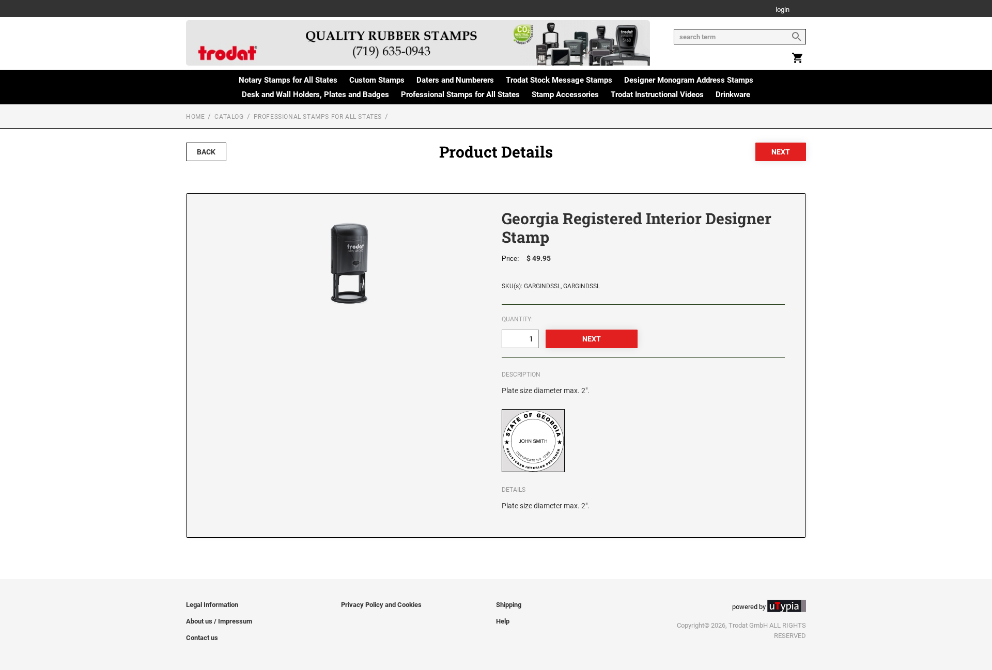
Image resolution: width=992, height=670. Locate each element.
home (195, 116)
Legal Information (212, 605)
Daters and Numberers (455, 80)
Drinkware (733, 94)
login (782, 10)
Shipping (508, 605)
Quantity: (517, 319)
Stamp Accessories (565, 94)
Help (502, 621)
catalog (228, 116)
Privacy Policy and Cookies (381, 605)
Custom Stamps (377, 80)
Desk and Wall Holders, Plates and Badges (315, 94)
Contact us (202, 638)
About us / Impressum (219, 621)
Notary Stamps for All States (288, 80)
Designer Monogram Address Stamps (688, 80)
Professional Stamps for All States (460, 94)
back (206, 152)
